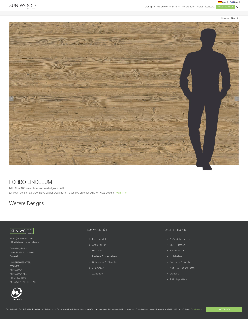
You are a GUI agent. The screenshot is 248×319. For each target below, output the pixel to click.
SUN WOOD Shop (19, 274)
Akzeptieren (224, 309)
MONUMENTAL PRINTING (23, 282)
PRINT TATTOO (18, 278)
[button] (237, 7)
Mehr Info (121, 193)
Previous (225, 18)
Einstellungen (196, 309)
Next (233, 18)
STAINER (14, 266)
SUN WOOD (16, 270)
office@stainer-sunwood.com (24, 242)
